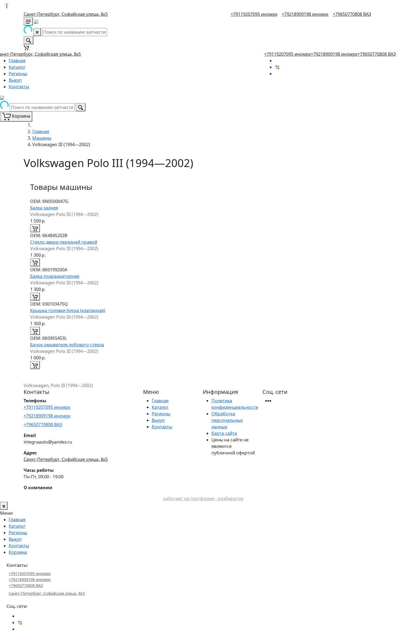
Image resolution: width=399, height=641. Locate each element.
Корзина (18, 552)
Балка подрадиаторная (54, 276)
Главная (17, 61)
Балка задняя (44, 208)
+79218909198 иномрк (305, 14)
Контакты (19, 87)
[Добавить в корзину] (35, 228)
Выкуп (15, 80)
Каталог (17, 67)
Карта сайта (224, 433)
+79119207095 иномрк (254, 14)
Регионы (18, 74)
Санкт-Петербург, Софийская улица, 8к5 (66, 14)
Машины (41, 138)
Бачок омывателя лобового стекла (67, 345)
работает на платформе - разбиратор (203, 498)
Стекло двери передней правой (63, 242)
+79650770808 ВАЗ (352, 14)
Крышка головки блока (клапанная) (67, 310)
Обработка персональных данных (227, 420)
